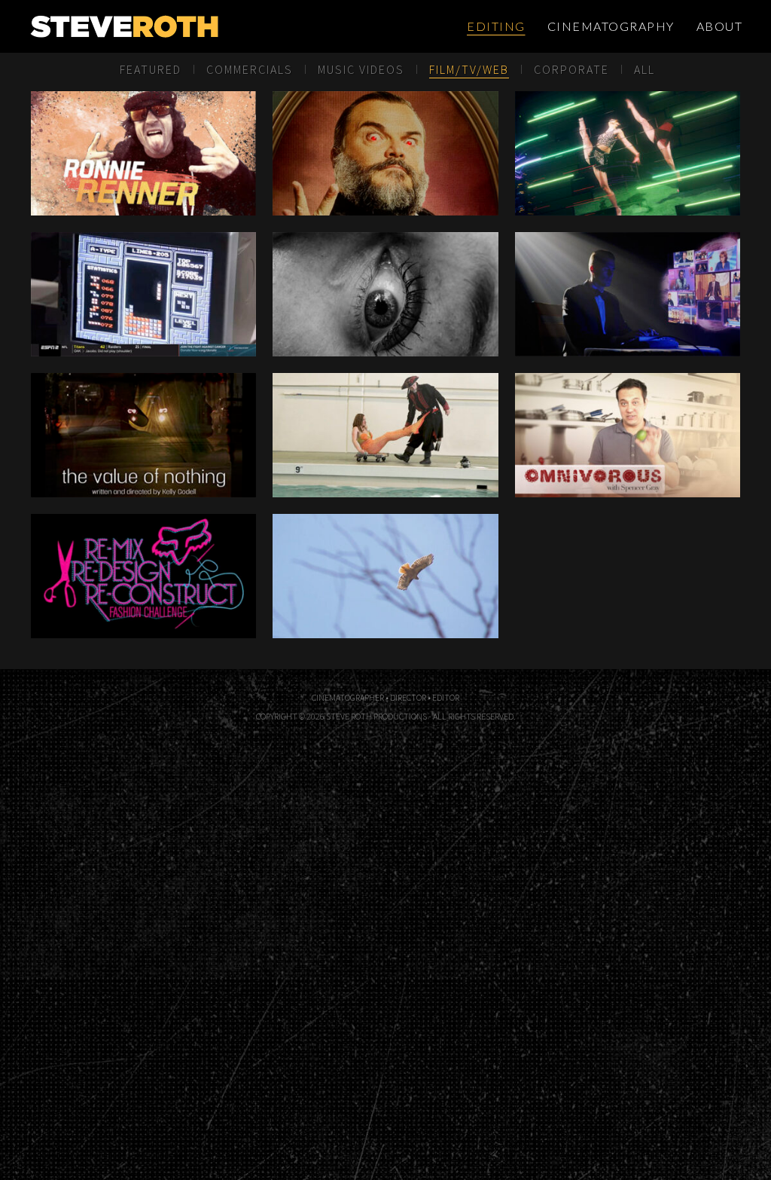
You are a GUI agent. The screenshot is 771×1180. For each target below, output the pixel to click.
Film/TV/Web (469, 69)
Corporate (571, 69)
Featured (150, 69)
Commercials (249, 69)
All (644, 69)
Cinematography (611, 26)
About (719, 26)
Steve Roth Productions (175, 26)
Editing (496, 26)
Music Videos (361, 69)
